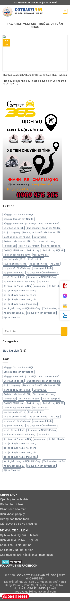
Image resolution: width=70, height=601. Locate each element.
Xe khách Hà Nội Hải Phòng (42, 277)
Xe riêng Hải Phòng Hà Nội (17, 286)
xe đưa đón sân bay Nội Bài (41, 313)
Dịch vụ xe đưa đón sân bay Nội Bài (41, 232)
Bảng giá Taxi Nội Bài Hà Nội (18, 214)
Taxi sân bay (33, 250)
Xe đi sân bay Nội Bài (54, 308)
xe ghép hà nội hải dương (17, 268)
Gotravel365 (39, 237)
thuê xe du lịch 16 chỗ (15, 263)
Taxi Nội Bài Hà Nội (13, 250)
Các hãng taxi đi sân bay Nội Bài (43, 228)
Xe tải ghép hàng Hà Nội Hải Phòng (22, 308)
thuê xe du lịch (35, 259)
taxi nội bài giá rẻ (51, 246)
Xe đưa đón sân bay (14, 313)
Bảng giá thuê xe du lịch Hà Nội (20, 223)
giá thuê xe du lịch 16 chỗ (17, 237)
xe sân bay (39, 286)
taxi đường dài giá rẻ (14, 259)
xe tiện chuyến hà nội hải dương (20, 290)
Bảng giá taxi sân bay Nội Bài (18, 219)
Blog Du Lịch (11, 350)
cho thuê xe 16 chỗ (49, 223)
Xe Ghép (55, 263)
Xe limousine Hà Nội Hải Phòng (19, 281)
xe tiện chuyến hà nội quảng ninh (20, 299)
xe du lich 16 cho (38, 263)
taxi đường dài (40, 254)
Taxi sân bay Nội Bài (53, 250)
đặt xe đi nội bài (12, 317)
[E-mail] (65, 306)
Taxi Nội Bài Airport (29, 246)
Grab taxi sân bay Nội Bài (17, 241)
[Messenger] (65, 296)
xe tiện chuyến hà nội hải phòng (20, 295)
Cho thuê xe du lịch (14, 228)
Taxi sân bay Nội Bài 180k (17, 254)
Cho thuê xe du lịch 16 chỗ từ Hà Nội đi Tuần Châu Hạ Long (35, 75)
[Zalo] (65, 315)
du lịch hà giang (12, 232)
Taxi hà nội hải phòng (44, 241)
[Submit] (64, 331)
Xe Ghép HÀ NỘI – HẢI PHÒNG (42, 272)
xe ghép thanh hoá (13, 272)
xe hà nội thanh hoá (14, 277)
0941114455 (17, 597)
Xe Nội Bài (44, 281)
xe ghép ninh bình (42, 268)
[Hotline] (65, 286)
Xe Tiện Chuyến (56, 286)
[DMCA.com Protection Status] (12, 561)
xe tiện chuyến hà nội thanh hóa (20, 304)
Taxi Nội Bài (10, 246)
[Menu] (57, 11)
